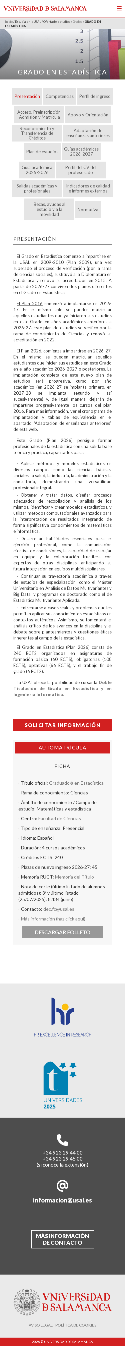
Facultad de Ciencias (59, 818)
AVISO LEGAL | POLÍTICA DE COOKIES (62, 1325)
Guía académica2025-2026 (37, 170)
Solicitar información (63, 725)
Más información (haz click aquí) (53, 918)
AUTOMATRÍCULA (62, 747)
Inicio (9, 21)
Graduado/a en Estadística (76, 783)
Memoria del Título (74, 877)
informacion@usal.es (62, 1200)
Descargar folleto (62, 932)
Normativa (88, 209)
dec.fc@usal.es (58, 909)
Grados (77, 21)
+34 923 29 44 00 (63, 1152)
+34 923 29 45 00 (63, 1159)
